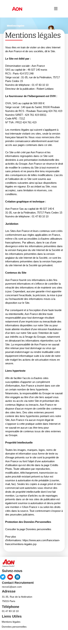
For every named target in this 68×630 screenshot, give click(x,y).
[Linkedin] (17, 577)
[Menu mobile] (56, 8)
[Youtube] (10, 577)
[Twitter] (3, 577)
